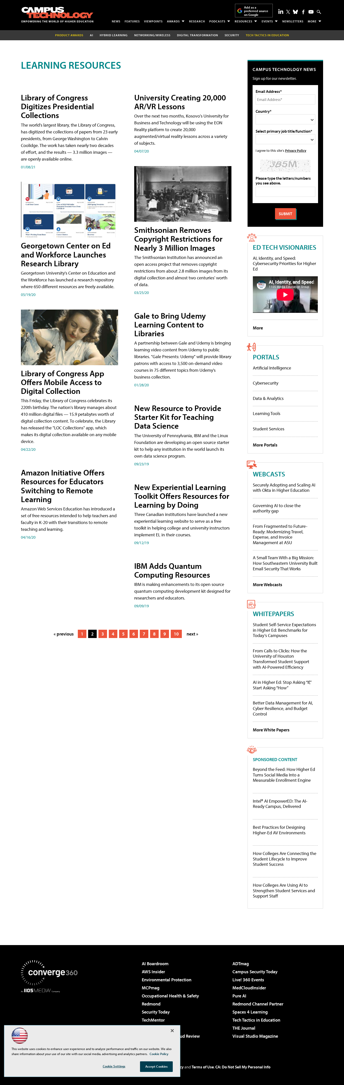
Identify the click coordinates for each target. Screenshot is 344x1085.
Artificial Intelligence (272, 368)
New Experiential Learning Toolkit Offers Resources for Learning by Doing (181, 496)
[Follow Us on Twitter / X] (288, 12)
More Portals (265, 445)
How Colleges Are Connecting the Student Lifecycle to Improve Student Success (284, 859)
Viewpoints (153, 21)
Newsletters (292, 21)
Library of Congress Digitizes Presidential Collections (57, 106)
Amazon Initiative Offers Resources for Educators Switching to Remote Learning (63, 485)
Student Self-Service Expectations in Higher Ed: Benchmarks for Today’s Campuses (284, 630)
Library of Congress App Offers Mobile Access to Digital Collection (62, 382)
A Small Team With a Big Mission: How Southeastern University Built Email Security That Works (285, 563)
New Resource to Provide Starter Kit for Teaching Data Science (177, 417)
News (116, 21)
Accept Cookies (156, 1066)
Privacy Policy (295, 150)
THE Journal (243, 1028)
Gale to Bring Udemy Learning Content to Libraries (170, 324)
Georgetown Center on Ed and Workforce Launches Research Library (66, 254)
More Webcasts (267, 584)
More (312, 21)
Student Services (268, 429)
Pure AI (239, 996)
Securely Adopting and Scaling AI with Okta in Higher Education (284, 487)
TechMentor (153, 1020)
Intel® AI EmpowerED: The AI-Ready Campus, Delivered (280, 803)
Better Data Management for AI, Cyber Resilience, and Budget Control (283, 708)
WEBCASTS (269, 473)
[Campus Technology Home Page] (57, 14)
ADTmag (240, 963)
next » (192, 634)
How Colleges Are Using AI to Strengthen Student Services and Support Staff (284, 890)
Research (197, 21)
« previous (64, 634)
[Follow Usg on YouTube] (311, 11)
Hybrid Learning (114, 35)
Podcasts (217, 21)
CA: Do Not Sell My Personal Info (242, 1066)
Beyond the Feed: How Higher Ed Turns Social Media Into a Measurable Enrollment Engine (284, 775)
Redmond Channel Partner (257, 1004)
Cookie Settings (114, 1066)
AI (91, 35)
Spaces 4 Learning (250, 1012)
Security (232, 35)
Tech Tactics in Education (256, 1020)
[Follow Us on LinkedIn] (280, 11)
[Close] (172, 1030)
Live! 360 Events (248, 980)
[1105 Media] (51, 1018)
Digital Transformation (197, 35)
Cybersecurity (265, 383)
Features (132, 21)
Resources (243, 21)
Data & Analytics (268, 398)
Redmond (151, 1004)
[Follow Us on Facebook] (303, 12)
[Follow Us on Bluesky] (295, 11)
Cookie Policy (159, 1054)
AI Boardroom (155, 963)
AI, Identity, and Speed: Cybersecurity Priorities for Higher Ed (284, 263)
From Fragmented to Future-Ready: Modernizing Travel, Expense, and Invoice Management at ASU (280, 534)
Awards (173, 21)
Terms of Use (203, 1066)
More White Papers (271, 730)
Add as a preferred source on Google (256, 11)
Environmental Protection (166, 980)
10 (176, 634)
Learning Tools (266, 413)
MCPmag (150, 988)
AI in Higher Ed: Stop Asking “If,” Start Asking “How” (282, 685)
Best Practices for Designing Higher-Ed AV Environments (279, 830)
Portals (266, 356)
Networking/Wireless (152, 35)
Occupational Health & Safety (170, 996)
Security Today (156, 1012)
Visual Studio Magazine (255, 1036)
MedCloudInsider (249, 988)
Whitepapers (273, 613)
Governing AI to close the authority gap (277, 508)
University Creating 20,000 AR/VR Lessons (180, 101)
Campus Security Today (255, 972)
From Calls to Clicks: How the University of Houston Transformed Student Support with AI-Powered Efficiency (281, 659)
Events (267, 21)
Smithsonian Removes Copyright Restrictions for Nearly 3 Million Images (178, 238)
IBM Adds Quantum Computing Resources (172, 570)
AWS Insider (153, 972)
